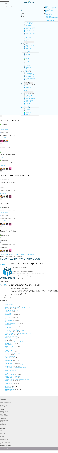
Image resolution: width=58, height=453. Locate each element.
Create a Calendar (28, 92)
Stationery (28, 46)
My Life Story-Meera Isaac (12, 319)
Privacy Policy (3, 433)
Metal (27, 61)
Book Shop (2, 421)
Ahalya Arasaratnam (10, 323)
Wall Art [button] (25, 53)
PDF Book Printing (30, 28)
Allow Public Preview (10, 370)
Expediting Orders (4, 415)
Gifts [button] (24, 93)
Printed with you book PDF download (15, 367)
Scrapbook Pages (30, 78)
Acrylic (27, 58)
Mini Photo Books (30, 33)
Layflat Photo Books (31, 32)
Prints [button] (24, 71)
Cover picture (9, 387)
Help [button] (5, 6)
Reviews (28, 109)
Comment (8, 321)
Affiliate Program (3, 432)
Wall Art (28, 54)
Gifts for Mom (29, 100)
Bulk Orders (48, 16)
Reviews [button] (33, 108)
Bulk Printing (3, 414)
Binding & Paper (3, 403)
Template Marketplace (5, 420)
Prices (25, 40)
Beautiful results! (9, 350)
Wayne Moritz (9, 314)
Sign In (5, 3)
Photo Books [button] (22, 12)
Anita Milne (8, 311)
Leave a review (9, 347)
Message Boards (4, 254)
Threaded (9, 256)
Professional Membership (51, 17)
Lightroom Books (30, 27)
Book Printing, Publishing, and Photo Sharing (22, 254)
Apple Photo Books (31, 23)
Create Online (4, 129)
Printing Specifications (51, 11)
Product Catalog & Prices (51, 7)
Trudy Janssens (9, 329)
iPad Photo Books (30, 25)
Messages (19, 256)
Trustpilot (28, 112)
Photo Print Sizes (30, 76)
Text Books (28, 37)
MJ (6, 340)
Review (7, 373)
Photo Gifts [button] (31, 93)
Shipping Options (50, 9)
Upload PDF (3, 137)
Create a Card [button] (27, 51)
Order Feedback (9, 304)
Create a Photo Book (29, 42)
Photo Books (29, 22)
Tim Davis (8, 317)
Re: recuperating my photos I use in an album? (18, 333)
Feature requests (10, 359)
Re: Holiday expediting (11, 336)
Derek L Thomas (9, 389)
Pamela (7, 351)
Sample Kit (48, 13)
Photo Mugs (29, 96)
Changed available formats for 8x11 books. (17, 341)
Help (46, 6)
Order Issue (8, 313)
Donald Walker (9, 346)
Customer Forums (4, 440)
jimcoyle (7, 357)
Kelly (6, 354)
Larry (6, 372)
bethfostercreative (10, 306)
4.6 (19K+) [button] (25, 108)
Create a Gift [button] (27, 106)
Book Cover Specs (4, 405)
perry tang (3, 284)
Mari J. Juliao (8, 334)
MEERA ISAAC (9, 320)
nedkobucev (8, 369)
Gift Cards (28, 103)
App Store (28, 114)
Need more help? (50, 20)
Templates (28, 39)
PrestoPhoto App (30, 30)
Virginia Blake (9, 331)
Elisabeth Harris (9, 366)
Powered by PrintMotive (5, 445)
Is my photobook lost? (11, 310)
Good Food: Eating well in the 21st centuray (17, 379)
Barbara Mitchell (9, 363)
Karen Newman (9, 337)
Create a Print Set (28, 82)
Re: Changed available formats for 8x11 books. (18, 339)
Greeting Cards (30, 45)
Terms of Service (3, 434)
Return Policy (48, 14)
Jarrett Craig (8, 377)
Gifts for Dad (29, 101)
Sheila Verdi (8, 383)
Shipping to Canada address (13, 376)
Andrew (7, 386)
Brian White (8, 360)
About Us (47, 19)
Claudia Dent (8, 343)
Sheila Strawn (9, 380)
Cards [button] (24, 43)
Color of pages (9, 362)
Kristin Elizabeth (9, 349)
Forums (1, 423)
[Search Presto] (4, 7)
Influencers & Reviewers (5, 442)
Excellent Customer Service (13, 353)
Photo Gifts (29, 95)
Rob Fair (7, 308)
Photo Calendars (30, 86)
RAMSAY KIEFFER (9, 374)
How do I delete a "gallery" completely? (16, 330)
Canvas (28, 65)
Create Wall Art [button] (27, 70)
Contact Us (2, 443)
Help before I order (10, 382)
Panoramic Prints (30, 74)
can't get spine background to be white (16, 364)
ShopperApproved (31, 111)
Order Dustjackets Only (11, 356)
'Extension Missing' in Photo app (14, 316)
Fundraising (27, 89)
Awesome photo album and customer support (18, 307)
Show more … (9, 390)
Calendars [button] (25, 84)
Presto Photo (28, 2)
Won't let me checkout (11, 384)
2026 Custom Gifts (30, 98)
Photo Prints (29, 73)
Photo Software (49, 10)
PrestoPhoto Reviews (4, 426)
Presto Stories (3, 424)
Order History (9, 344)
